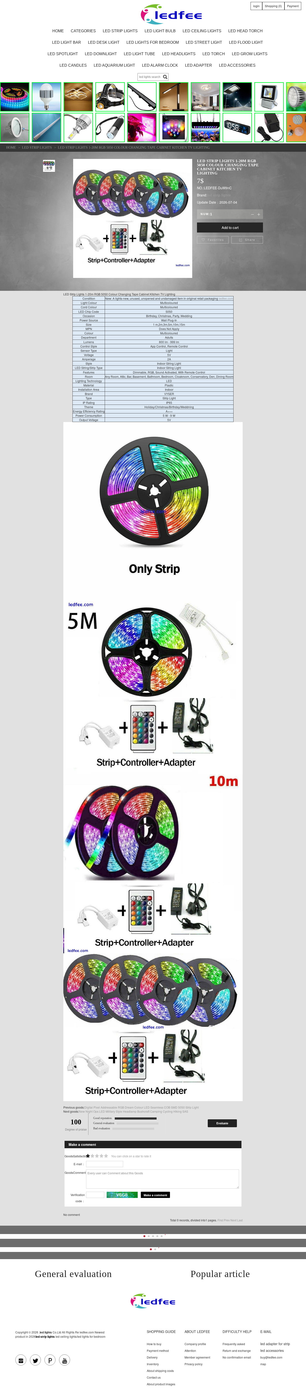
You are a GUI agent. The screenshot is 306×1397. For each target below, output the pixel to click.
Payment (293, 6)
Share (247, 240)
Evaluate (222, 1123)
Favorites (213, 240)
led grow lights (250, 54)
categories (83, 31)
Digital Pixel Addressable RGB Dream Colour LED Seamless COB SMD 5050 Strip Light (141, 1107)
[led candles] (173, 127)
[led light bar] (142, 97)
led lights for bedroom (152, 42)
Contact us (154, 1377)
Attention (190, 1350)
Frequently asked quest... (234, 1346)
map (263, 1364)
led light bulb (160, 31)
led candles (73, 65)
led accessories (237, 65)
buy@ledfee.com (271, 1357)
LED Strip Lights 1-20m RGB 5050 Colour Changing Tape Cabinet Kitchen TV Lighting (134, 147)
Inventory (153, 1364)
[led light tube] (46, 127)
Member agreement (197, 1357)
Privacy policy (193, 1364)
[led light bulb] (46, 97)
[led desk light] (173, 97)
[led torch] (110, 127)
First (220, 1220)
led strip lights (120, 31)
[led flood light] (269, 97)
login (256, 6)
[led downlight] (14, 127)
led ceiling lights (202, 31)
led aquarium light (114, 65)
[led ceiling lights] (78, 97)
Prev (227, 1220)
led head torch (245, 31)
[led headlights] (78, 127)
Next (233, 1220)
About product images (161, 1384)
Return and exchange (237, 1350)
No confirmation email (237, 1357)
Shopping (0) (273, 6)
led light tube (139, 54)
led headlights (179, 54)
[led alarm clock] (237, 127)
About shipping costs (160, 1371)
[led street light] (237, 97)
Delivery (152, 1357)
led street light (204, 42)
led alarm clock (160, 65)
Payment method (158, 1350)
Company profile (195, 1344)
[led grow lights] (142, 127)
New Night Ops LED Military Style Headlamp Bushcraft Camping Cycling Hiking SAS (133, 1111)
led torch (213, 54)
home (58, 31)
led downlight (101, 54)
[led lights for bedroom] (205, 97)
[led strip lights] (14, 97)
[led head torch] (110, 97)
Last (240, 1220)
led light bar (66, 42)
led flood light (246, 42)
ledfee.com (226, 298)
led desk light (104, 42)
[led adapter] (269, 127)
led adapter (198, 65)
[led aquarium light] (205, 127)
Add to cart (230, 227)
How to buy (154, 1344)
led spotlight (63, 54)
